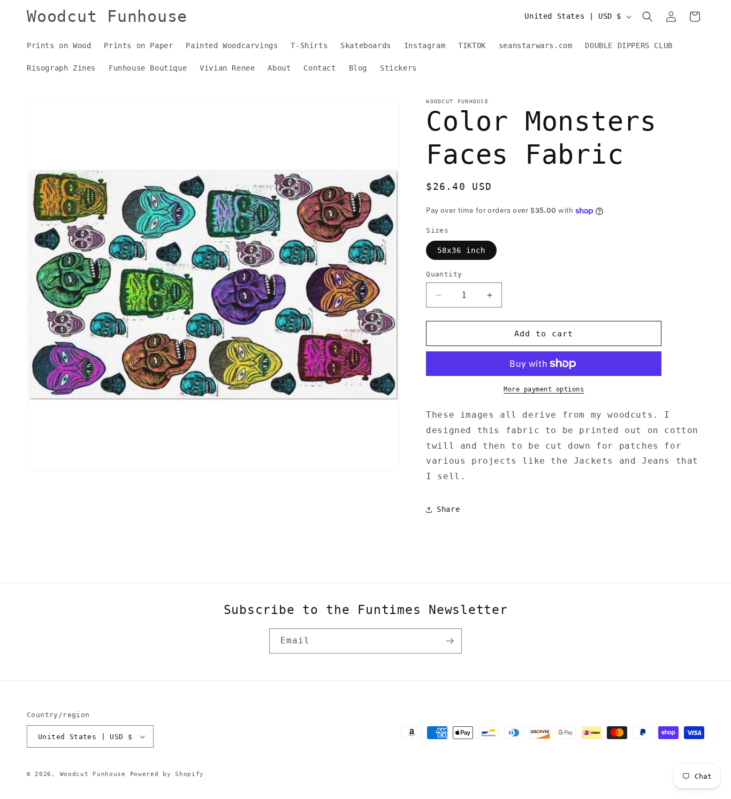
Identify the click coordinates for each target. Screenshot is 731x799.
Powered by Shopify (167, 774)
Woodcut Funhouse (93, 774)
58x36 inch (461, 250)
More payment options (544, 389)
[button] (647, 16)
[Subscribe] (449, 641)
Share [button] (448, 509)
